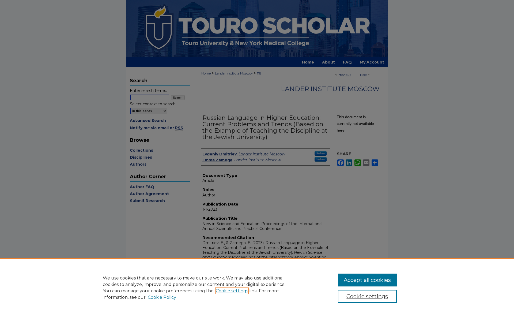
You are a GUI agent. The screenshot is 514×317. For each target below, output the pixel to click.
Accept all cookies (367, 280)
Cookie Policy (162, 297)
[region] (257, 287)
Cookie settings (232, 290)
